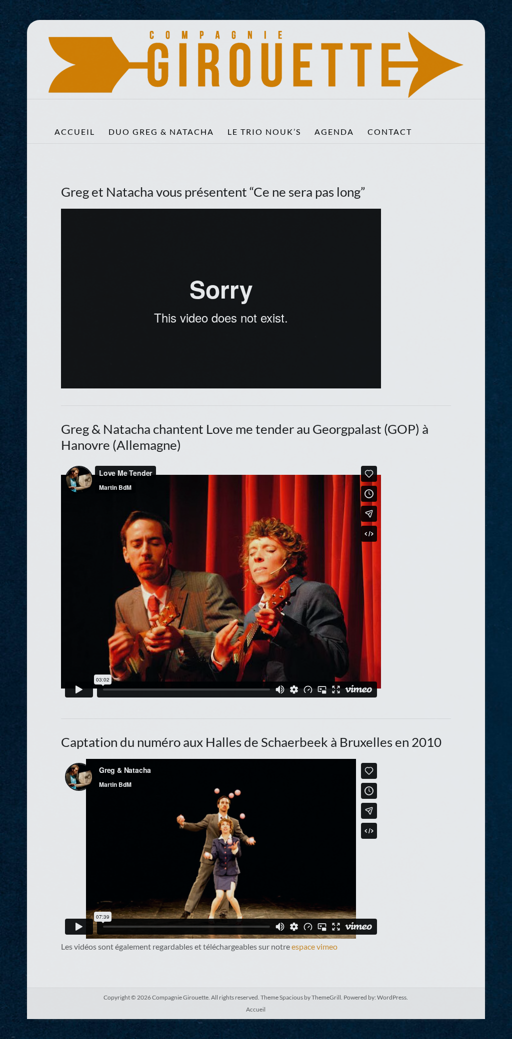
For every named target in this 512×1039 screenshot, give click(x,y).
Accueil (74, 131)
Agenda (334, 131)
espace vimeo (315, 946)
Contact (390, 131)
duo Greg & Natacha (161, 131)
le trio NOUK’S (264, 131)
